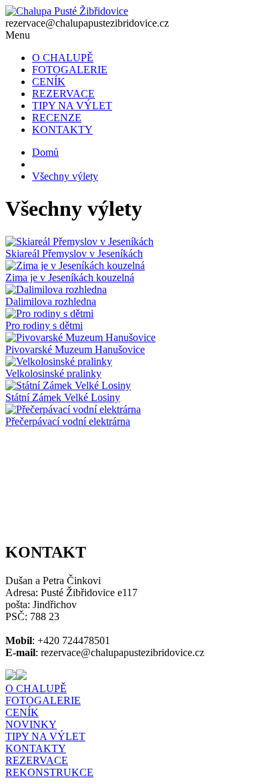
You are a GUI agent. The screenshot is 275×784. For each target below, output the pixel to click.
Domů (45, 152)
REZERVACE (63, 93)
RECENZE (56, 117)
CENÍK (48, 81)
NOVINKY (31, 724)
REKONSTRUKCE (49, 772)
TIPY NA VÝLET (72, 105)
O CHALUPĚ (62, 57)
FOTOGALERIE (69, 69)
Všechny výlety (65, 176)
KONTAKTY (62, 129)
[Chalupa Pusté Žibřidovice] (66, 11)
